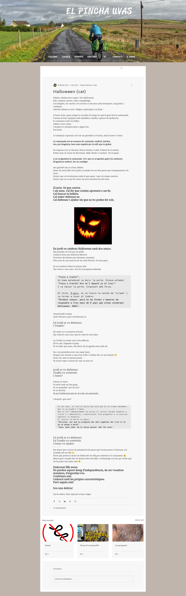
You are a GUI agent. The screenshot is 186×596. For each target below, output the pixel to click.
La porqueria (121, 545)
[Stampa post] (75, 501)
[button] (121, 68)
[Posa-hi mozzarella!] (93, 533)
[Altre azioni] (131, 85)
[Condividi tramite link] (70, 501)
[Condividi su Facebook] (54, 501)
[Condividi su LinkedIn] (65, 501)
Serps (48, 545)
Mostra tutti (139, 520)
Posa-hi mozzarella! (89, 545)
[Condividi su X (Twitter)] (59, 501)
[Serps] (58, 533)
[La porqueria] (127, 533)
